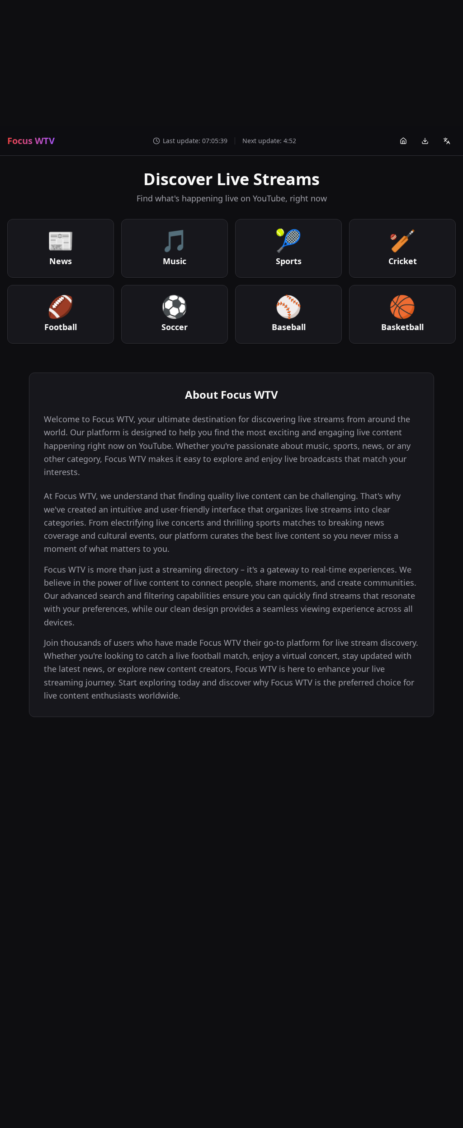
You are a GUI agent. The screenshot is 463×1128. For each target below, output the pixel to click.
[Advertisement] (231, 63)
